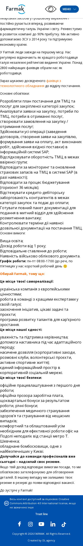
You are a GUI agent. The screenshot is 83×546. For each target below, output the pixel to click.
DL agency (48, 540)
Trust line (41, 514)
